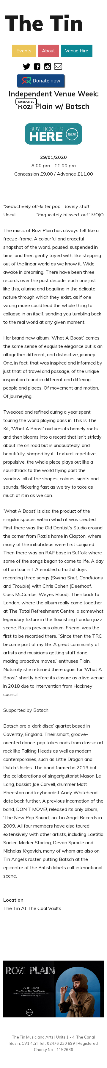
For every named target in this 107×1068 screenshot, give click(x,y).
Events (24, 51)
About (48, 51)
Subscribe (26, 101)
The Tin (44, 23)
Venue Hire (76, 51)
